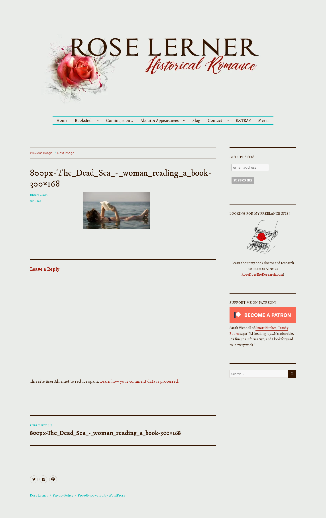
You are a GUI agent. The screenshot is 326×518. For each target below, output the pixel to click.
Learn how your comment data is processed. (139, 381)
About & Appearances (160, 120)
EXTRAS (243, 120)
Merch (264, 120)
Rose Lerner (39, 495)
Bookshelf (84, 120)
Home (61, 120)
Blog (196, 120)
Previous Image (41, 153)
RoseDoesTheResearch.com (262, 274)
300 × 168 (35, 201)
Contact (215, 120)
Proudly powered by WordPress (101, 495)
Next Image (65, 153)
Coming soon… (119, 120)
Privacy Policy (63, 495)
